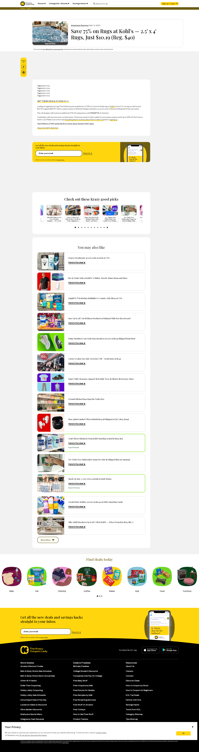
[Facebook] (24, 67)
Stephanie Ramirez (79, 25)
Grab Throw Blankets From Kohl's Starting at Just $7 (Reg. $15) (95, 438)
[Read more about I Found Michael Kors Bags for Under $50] (50, 403)
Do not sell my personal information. (33, 735)
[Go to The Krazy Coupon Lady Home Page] (27, 4)
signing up (113, 120)
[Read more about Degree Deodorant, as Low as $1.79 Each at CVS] (50, 261)
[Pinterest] (24, 72)
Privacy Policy (60, 160)
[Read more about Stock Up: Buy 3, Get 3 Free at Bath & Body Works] (50, 483)
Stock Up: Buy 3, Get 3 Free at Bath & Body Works (89, 479)
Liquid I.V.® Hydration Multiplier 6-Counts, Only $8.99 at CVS (95, 298)
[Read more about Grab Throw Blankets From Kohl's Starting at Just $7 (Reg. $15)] (50, 443)
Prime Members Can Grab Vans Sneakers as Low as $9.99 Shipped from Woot (101, 338)
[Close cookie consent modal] (192, 727)
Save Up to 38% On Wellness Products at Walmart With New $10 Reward (99, 318)
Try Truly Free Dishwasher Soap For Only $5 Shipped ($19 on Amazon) (99, 459)
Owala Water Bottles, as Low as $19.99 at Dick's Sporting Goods (95, 502)
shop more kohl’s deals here (47, 128)
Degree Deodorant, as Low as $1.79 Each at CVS (88, 258)
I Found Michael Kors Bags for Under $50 (86, 399)
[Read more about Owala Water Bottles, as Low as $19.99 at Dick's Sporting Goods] (50, 505)
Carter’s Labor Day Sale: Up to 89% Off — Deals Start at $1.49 (94, 358)
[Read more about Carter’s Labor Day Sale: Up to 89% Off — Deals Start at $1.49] (50, 362)
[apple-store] (151, 650)
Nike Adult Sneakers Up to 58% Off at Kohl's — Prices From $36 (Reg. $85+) (100, 522)
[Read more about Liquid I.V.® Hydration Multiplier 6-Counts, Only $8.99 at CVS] (50, 302)
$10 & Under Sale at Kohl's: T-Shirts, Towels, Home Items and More (97, 278)
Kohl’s (112, 106)
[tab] (78, 227)
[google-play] (170, 650)
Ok (183, 733)
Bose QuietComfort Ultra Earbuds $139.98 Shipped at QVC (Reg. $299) (98, 419)
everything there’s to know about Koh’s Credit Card (84, 120)
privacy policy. (101, 733)
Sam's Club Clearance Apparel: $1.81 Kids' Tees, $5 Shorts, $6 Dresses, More (101, 379)
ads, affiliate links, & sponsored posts (53, 49)
